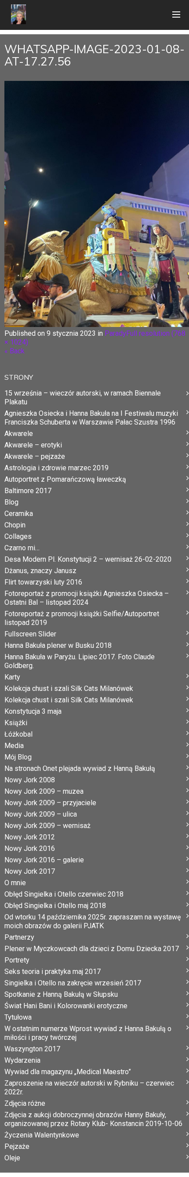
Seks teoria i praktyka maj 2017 (52, 971)
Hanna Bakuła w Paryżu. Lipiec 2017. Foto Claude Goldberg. (79, 661)
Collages (18, 536)
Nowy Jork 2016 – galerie (44, 860)
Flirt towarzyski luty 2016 (43, 582)
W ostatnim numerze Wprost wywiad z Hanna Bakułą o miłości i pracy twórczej (87, 1033)
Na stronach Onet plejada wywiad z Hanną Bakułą (79, 768)
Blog (11, 502)
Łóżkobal (18, 734)
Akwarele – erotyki (33, 445)
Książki (15, 723)
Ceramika (18, 513)
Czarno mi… (22, 548)
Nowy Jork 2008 (29, 780)
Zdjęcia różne (24, 1103)
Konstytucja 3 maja (33, 711)
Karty (12, 677)
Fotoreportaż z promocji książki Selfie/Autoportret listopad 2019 (81, 618)
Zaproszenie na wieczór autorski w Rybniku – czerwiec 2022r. (89, 1087)
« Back (14, 351)
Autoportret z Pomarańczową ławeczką (65, 479)
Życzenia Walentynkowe (41, 1135)
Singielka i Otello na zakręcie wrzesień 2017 (72, 983)
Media (14, 745)
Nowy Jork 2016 (29, 848)
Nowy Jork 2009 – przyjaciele (50, 803)
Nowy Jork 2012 (29, 837)
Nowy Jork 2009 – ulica (40, 814)
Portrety (16, 960)
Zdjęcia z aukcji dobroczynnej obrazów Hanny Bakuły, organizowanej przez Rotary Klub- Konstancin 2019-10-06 (93, 1119)
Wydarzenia (22, 1060)
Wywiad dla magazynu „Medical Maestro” (67, 1072)
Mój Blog (18, 757)
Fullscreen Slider (30, 634)
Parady (115, 333)
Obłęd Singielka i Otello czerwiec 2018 (64, 894)
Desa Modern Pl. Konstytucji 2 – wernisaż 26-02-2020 (87, 559)
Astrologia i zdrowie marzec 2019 (56, 468)
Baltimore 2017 (27, 491)
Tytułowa (18, 1017)
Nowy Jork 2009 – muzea (44, 791)
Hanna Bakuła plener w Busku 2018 (58, 645)
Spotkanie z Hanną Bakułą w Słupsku (61, 994)
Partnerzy (19, 937)
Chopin (14, 525)
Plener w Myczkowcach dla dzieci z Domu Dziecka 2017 (91, 949)
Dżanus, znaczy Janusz (40, 571)
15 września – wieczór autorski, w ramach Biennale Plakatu (82, 397)
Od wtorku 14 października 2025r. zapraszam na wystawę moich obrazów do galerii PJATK (92, 921)
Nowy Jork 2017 (29, 871)
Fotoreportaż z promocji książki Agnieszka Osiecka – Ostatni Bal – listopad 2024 (86, 598)
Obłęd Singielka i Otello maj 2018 (55, 905)
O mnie (15, 883)
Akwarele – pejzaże (34, 456)
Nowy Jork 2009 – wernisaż (47, 825)
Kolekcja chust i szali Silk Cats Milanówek (68, 688)
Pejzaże (16, 1146)
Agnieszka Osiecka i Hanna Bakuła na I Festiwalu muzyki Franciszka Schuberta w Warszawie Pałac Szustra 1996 (91, 417)
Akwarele (18, 433)
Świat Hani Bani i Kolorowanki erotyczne (65, 1006)
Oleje (12, 1158)
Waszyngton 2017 (32, 1049)
